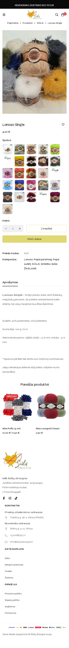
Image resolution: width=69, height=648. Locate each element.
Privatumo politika (13, 593)
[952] (55, 185)
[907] (31, 149)
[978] (55, 197)
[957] (31, 197)
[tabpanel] (34, 333)
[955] (19, 197)
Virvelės (8, 571)
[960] (43, 197)
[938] (55, 173)
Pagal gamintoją (43, 259)
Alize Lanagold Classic (48, 428)
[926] (43, 161)
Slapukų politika (12, 600)
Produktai (28, 23)
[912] (7, 161)
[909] (43, 149)
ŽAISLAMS (30, 268)
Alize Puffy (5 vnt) (11, 428)
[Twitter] (16, 498)
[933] (19, 173)
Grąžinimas (10, 606)
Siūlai (54, 263)
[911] (55, 149)
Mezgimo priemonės (14, 565)
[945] (31, 185)
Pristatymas (10, 613)
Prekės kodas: (10, 253)
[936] (31, 173)
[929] (55, 161)
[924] (31, 161)
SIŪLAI (40, 23)
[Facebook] (3, 498)
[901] (7, 149)
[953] (7, 197)
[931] (7, 173)
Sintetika (46, 263)
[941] (19, 185)
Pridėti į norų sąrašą (63, 124)
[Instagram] (10, 498)
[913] (19, 161)
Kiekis (6, 220)
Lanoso (28, 259)
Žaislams (9, 577)
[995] (7, 209)
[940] (7, 185)
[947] (43, 185)
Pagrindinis (12, 23)
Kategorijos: (9, 259)
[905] (19, 149)
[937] (43, 173)
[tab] (10, 282)
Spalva (7, 140)
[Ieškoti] (57, 14)
